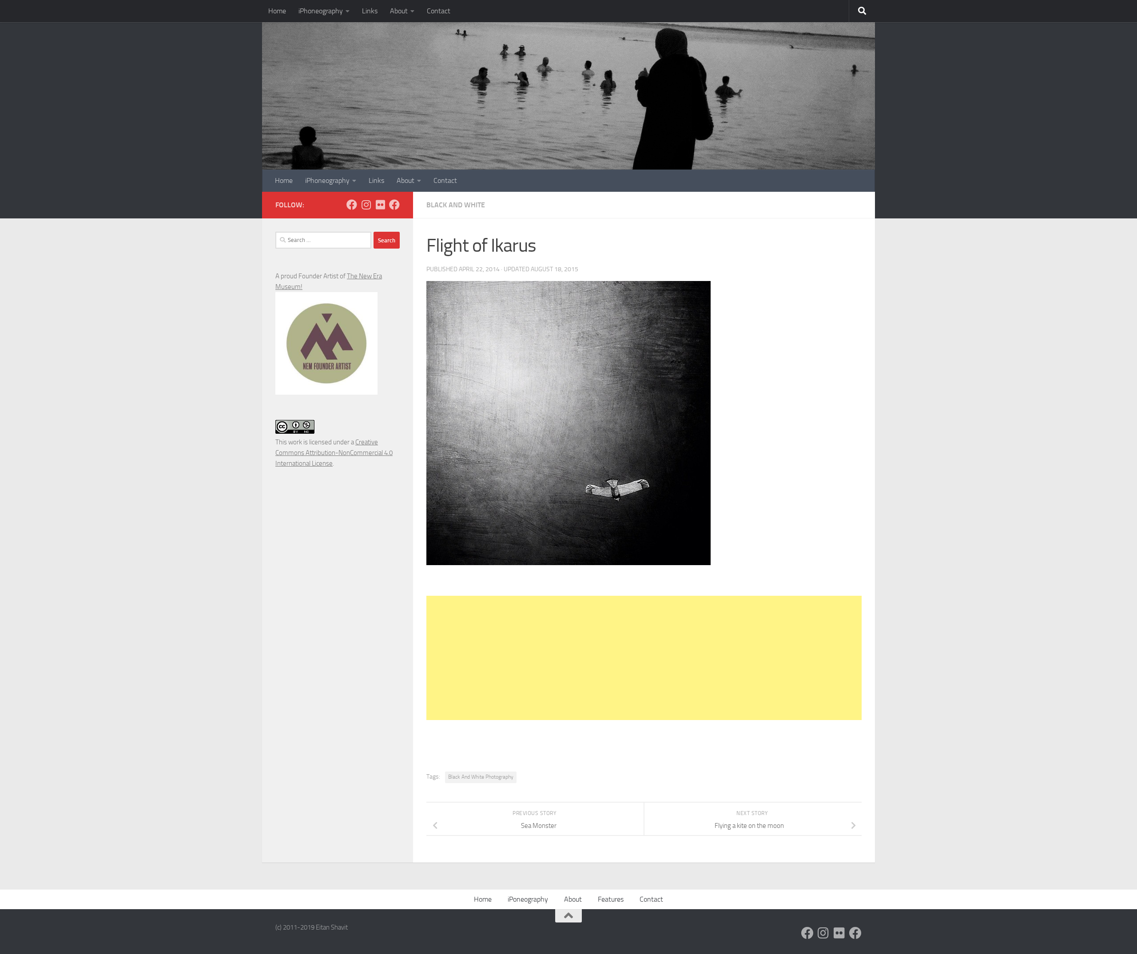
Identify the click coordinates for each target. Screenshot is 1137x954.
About (399, 11)
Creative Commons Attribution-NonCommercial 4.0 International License (334, 452)
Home (277, 11)
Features (611, 899)
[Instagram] (366, 204)
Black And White (455, 205)
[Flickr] (380, 204)
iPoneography (528, 899)
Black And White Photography (480, 777)
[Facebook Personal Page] (351, 204)
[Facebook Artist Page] (394, 204)
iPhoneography (320, 11)
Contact (438, 11)
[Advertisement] (644, 658)
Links (370, 11)
